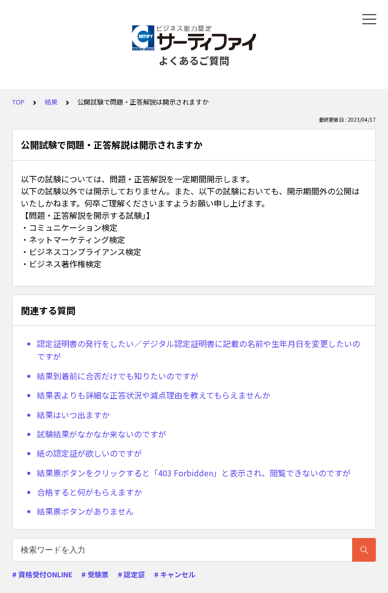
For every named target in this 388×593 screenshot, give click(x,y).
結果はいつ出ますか (73, 415)
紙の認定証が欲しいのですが (89, 453)
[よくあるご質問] (194, 38)
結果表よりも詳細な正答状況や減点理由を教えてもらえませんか (153, 395)
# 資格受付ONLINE (42, 574)
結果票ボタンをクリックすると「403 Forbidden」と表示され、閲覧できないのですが (194, 473)
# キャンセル (175, 574)
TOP (18, 102)
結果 (51, 102)
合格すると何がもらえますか (89, 492)
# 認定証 (131, 574)
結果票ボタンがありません (85, 511)
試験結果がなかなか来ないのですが (101, 434)
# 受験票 (95, 574)
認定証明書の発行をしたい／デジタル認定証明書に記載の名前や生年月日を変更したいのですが (198, 350)
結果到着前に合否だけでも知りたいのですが (118, 376)
